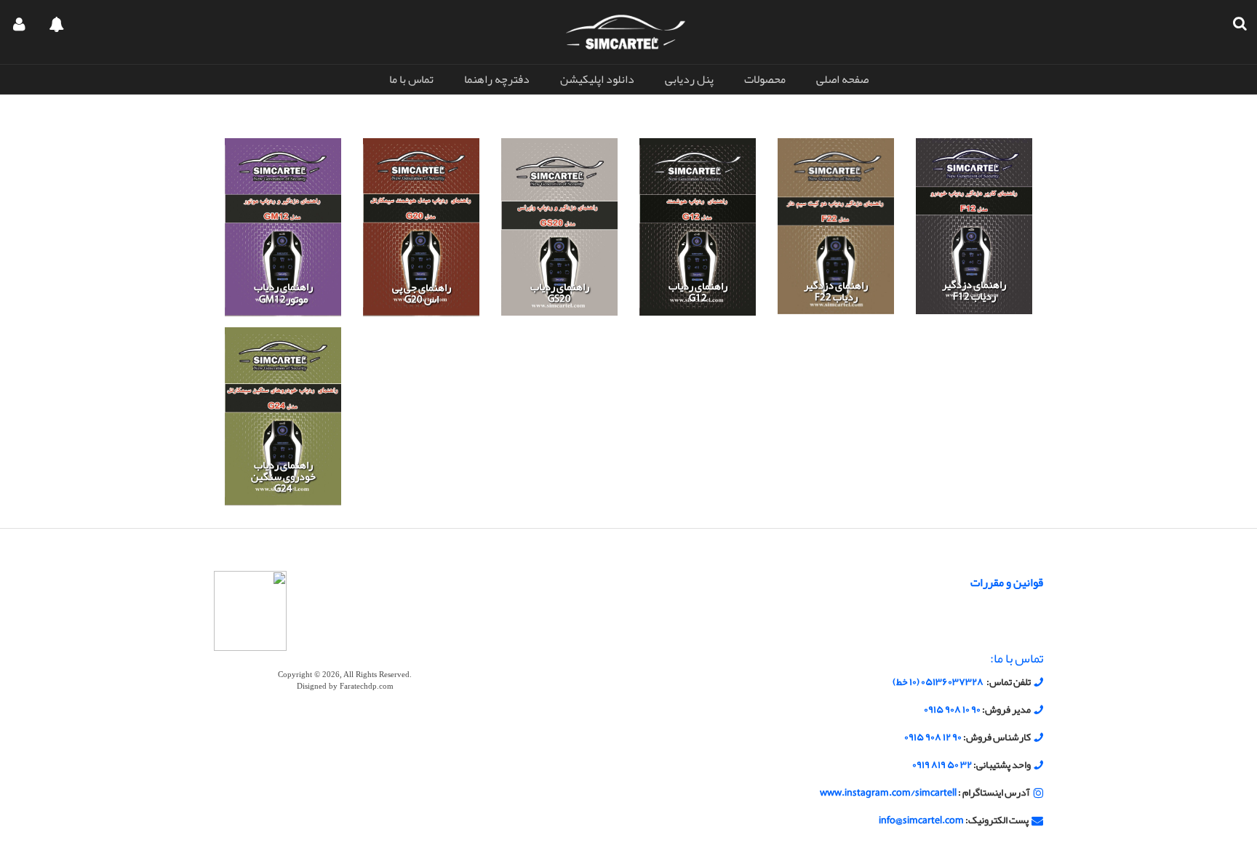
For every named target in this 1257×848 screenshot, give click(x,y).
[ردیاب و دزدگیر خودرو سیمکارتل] (625, 31)
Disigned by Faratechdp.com (345, 686)
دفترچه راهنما (497, 79)
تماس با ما (411, 79)
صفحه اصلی (842, 79)
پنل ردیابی (689, 79)
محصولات (765, 79)
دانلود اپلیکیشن (597, 79)
